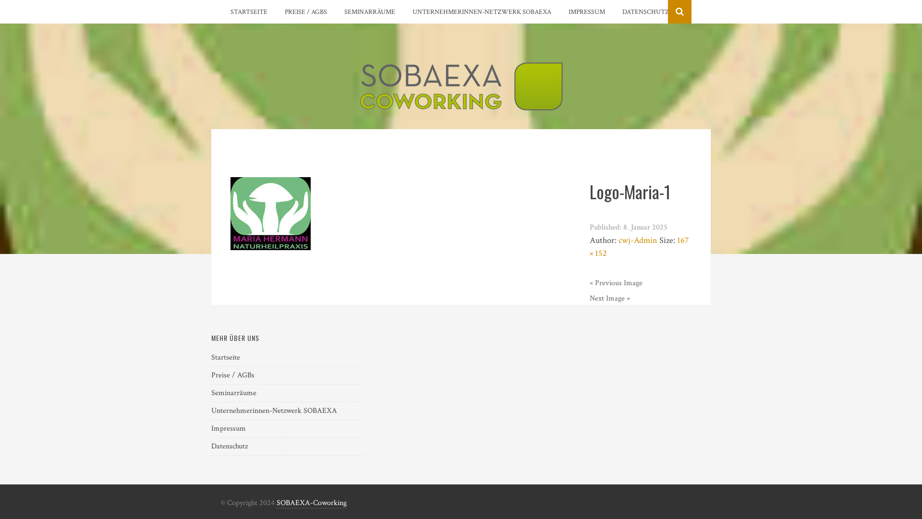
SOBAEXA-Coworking (312, 503)
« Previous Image (616, 283)
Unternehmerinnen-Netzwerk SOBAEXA (481, 12)
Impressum (587, 12)
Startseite (248, 12)
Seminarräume (369, 12)
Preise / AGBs (306, 12)
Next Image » (610, 298)
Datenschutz (645, 12)
